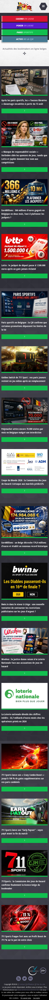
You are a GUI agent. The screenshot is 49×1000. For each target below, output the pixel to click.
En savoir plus (26, 998)
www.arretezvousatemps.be (28, 990)
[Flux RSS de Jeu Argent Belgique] (18, 979)
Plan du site (40, 984)
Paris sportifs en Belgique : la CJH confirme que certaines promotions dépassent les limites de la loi (24, 326)
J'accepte (36, 998)
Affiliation (30, 984)
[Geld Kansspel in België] (30, 979)
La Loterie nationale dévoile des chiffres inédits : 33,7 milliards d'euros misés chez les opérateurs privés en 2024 (23, 718)
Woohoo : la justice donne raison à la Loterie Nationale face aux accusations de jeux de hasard (23, 663)
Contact (22, 984)
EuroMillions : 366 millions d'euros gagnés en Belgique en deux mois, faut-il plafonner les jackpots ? (23, 214)
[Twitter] (24, 979)
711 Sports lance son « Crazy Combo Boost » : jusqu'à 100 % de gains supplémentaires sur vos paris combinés (23, 778)
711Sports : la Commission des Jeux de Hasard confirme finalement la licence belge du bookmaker (23, 885)
